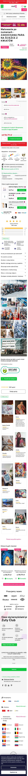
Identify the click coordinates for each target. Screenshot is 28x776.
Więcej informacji (19, 705)
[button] (12, 391)
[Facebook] (3, 684)
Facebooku (14, 603)
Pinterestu (14, 608)
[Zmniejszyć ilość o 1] (7, 138)
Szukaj (23, 9)
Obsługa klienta (9, 678)
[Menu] (2, 6)
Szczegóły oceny (22, 49)
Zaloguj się (13, 668)
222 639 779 (7, 213)
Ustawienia (13, 767)
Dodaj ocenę (6, 239)
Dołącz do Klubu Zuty (9, 644)
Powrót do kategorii (10, 378)
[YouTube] (8, 684)
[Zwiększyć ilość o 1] (7, 136)
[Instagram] (5, 684)
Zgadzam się (13, 772)
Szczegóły (9, 575)
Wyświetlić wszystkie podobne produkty (13, 581)
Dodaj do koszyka (15, 137)
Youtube (20, 605)
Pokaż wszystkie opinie (13, 536)
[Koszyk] (24, 6)
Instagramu (9, 605)
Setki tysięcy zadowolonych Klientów (14, 13)
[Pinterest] (11, 684)
